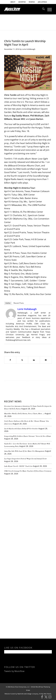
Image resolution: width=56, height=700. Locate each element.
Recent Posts (19, 303)
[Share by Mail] (46, 360)
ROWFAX (32, 2)
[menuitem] (13, 2)
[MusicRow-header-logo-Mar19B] (23, 9)
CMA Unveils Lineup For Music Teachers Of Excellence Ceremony (27, 471)
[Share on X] (22, 360)
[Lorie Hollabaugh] (11, 318)
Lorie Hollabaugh (28, 49)
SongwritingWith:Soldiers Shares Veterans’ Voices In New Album (27, 436)
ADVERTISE (22, 2)
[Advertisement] (23, 494)
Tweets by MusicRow (14, 671)
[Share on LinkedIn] (34, 360)
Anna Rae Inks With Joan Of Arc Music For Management (24, 451)
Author (7, 303)
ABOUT (12, 2)
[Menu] (48, 9)
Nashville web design (24, 694)
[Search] (42, 9)
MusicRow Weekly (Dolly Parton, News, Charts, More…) (24, 413)
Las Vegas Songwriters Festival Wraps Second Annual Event (25, 458)
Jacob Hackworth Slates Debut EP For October (21, 428)
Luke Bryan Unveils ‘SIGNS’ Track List (18, 466)
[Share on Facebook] (10, 360)
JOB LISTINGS (42, 2)
